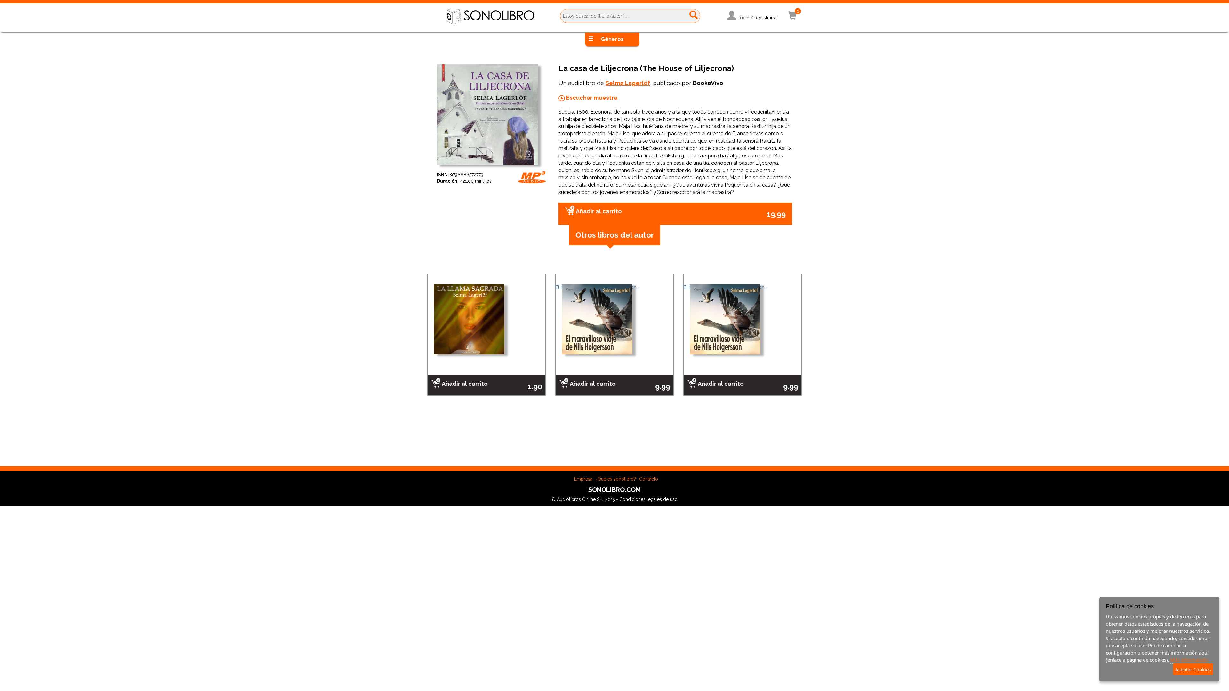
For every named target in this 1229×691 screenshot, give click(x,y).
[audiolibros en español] (490, 16)
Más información (1189, 659)
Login (743, 17)
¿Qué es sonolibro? (616, 478)
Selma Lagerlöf (628, 83)
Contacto (648, 478)
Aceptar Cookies (1193, 669)
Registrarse (765, 17)
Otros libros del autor (614, 235)
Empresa (583, 478)
